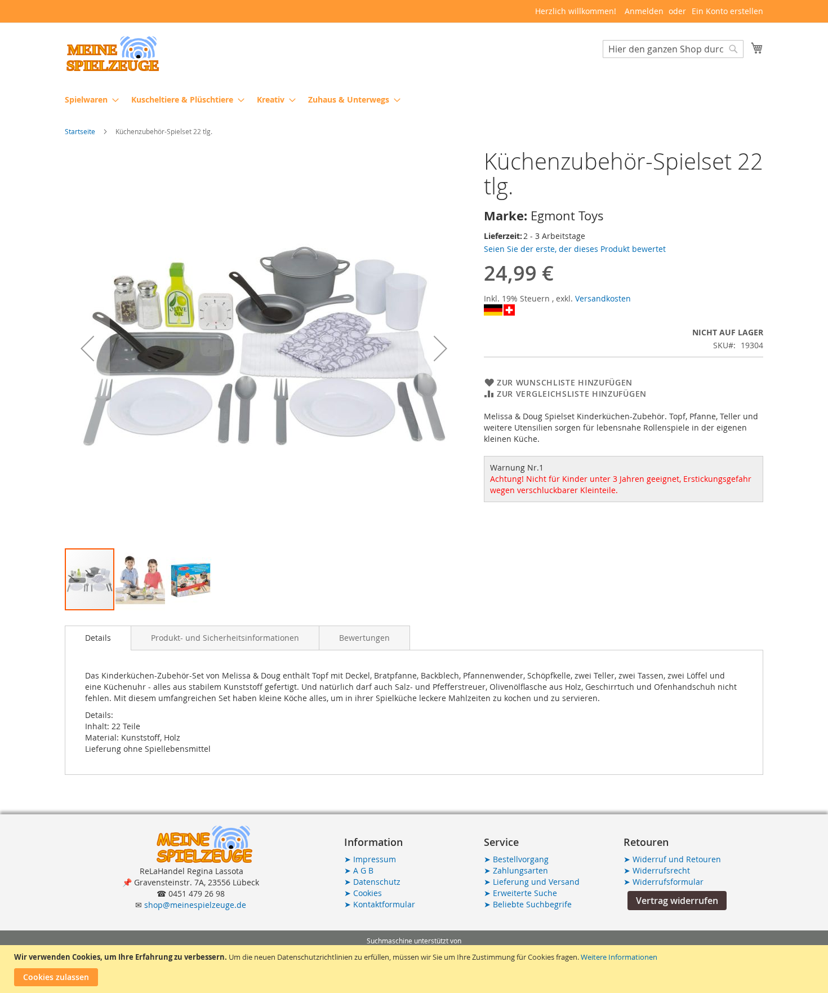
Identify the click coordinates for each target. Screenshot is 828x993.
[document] (415, 969)
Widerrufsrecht (657, 870)
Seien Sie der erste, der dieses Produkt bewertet (575, 248)
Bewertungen (364, 637)
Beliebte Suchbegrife (528, 904)
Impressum (370, 859)
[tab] (98, 638)
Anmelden (644, 11)
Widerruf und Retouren (672, 859)
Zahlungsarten (516, 870)
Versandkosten (603, 298)
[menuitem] (88, 99)
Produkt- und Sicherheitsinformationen (225, 637)
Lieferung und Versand (532, 881)
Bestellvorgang (516, 859)
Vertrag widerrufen (677, 900)
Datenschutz (372, 881)
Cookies (363, 893)
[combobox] (673, 49)
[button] (87, 348)
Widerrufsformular (664, 881)
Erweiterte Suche (520, 893)
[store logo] (113, 54)
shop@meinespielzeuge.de (195, 904)
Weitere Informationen (619, 957)
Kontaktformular (379, 904)
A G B (358, 870)
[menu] (414, 99)
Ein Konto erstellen (727, 11)
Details (98, 637)
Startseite (80, 131)
